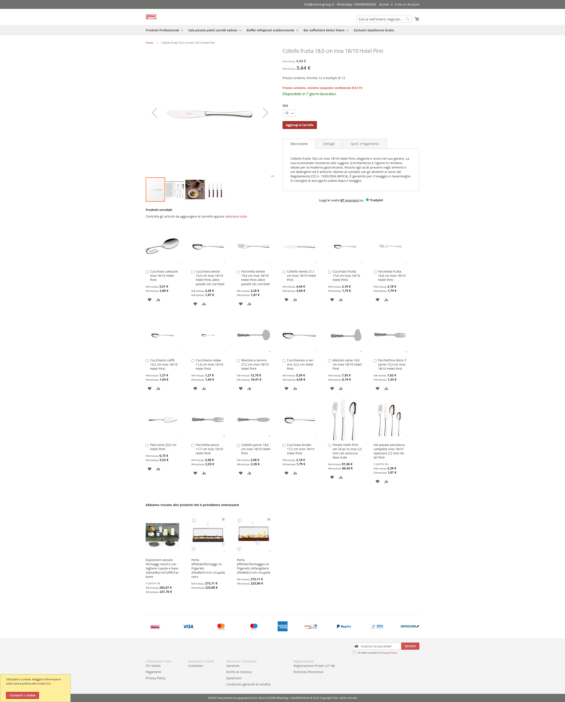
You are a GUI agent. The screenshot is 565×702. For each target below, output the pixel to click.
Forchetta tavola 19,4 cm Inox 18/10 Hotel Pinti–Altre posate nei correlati (255, 277)
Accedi (384, 4)
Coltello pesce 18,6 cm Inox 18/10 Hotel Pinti (255, 449)
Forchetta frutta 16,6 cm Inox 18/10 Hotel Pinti (391, 275)
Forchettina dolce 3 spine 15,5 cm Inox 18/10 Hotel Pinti (392, 364)
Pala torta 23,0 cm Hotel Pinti (163, 447)
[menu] (282, 30)
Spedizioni (234, 678)
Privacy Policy (389, 652)
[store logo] (151, 16)
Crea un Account (407, 4)
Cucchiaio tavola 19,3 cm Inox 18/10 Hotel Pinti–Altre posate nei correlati (210, 277)
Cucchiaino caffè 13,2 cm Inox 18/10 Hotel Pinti (163, 364)
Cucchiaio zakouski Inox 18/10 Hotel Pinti (164, 275)
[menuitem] (163, 30)
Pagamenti (153, 672)
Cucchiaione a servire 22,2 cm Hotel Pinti (300, 364)
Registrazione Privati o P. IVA (314, 666)
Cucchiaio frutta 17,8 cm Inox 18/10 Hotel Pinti (346, 275)
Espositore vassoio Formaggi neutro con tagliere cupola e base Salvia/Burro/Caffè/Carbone (162, 568)
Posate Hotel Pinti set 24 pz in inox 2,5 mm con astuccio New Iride (347, 451)
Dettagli (329, 144)
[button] (154, 112)
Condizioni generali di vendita (248, 684)
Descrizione (299, 144)
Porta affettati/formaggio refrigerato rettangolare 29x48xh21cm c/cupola (253, 566)
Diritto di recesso (238, 672)
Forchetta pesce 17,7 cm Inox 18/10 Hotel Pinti (209, 449)
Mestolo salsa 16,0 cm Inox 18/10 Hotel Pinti (347, 364)
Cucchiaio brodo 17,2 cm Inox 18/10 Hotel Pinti (300, 449)
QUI (48, 683)
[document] (36, 688)
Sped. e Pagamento (364, 144)
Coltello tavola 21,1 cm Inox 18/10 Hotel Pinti (301, 275)
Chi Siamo (153, 666)
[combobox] (384, 19)
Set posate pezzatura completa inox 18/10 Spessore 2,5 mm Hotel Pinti (389, 451)
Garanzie (232, 666)
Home (149, 42)
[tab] (299, 144)
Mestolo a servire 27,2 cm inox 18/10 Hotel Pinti (255, 364)
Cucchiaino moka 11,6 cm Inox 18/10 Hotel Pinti (209, 364)
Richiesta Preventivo (308, 672)
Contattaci (195, 666)
